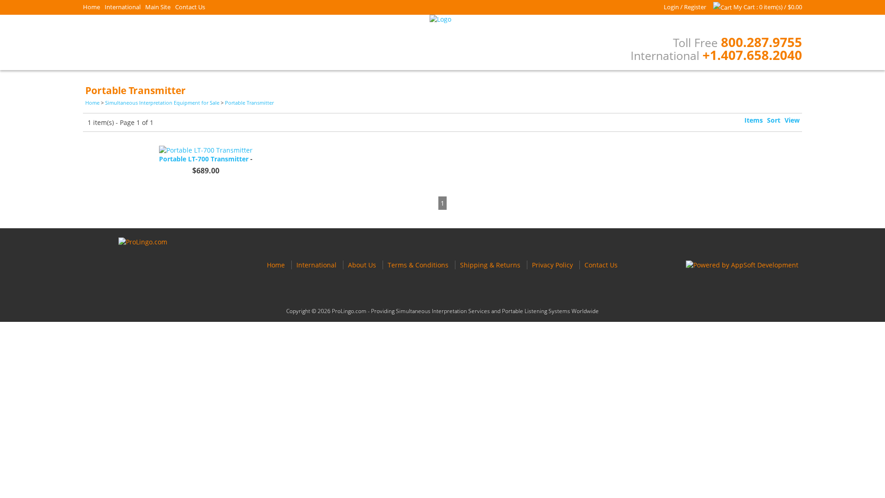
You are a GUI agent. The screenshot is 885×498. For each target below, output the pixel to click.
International (123, 7)
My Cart (744, 7)
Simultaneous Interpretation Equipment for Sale (162, 102)
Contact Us (190, 7)
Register (695, 7)
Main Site (158, 7)
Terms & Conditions (418, 265)
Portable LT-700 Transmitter (203, 158)
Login (671, 7)
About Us (362, 265)
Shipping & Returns (490, 265)
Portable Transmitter (249, 102)
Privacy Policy (552, 265)
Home (91, 7)
